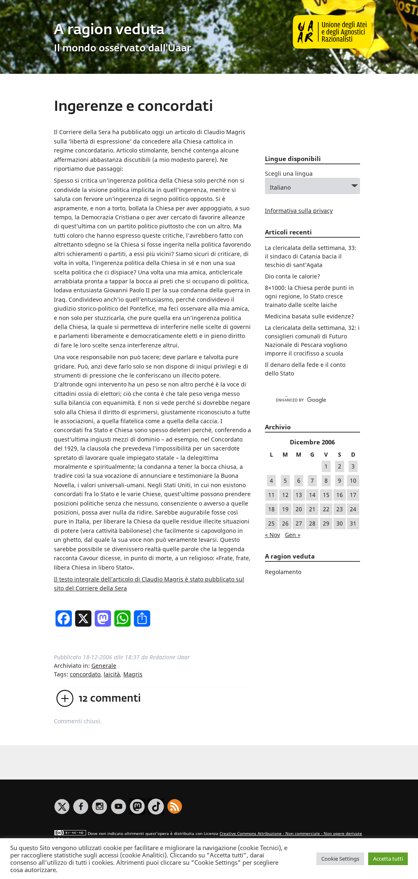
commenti (110, 699)
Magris (132, 674)
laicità (112, 674)
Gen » (292, 535)
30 (339, 523)
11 (271, 495)
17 (353, 495)
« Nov (272, 535)
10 (353, 480)
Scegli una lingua (289, 173)
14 (312, 495)
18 (271, 509)
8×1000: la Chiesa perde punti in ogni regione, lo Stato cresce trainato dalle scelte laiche (309, 296)
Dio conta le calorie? (292, 276)
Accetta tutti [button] (388, 858)
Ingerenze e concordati (133, 107)
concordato (85, 674)
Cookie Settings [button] (340, 858)
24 (353, 509)
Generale (103, 665)
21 (312, 509)
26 (285, 523)
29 (326, 523)
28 (312, 523)
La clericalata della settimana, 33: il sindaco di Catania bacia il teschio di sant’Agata (310, 256)
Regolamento (283, 572)
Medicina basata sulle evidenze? (309, 316)
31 (353, 523)
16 (339, 495)
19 (285, 509)
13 (299, 495)
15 (326, 495)
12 (285, 495)
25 (271, 523)
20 (299, 509)
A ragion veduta (109, 30)
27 (299, 523)
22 (326, 509)
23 (339, 509)
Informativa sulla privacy (299, 210)
